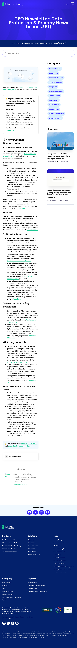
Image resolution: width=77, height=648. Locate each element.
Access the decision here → (17, 362)
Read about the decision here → (19, 261)
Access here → (32, 230)
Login (67, 4)
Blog (18, 43)
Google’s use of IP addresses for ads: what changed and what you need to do (59, 156)
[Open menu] (73, 4)
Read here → (22, 208)
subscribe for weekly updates (19, 446)
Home (13, 43)
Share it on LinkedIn (29, 444)
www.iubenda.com (20, 484)
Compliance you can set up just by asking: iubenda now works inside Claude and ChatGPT (59, 193)
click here (41, 637)
